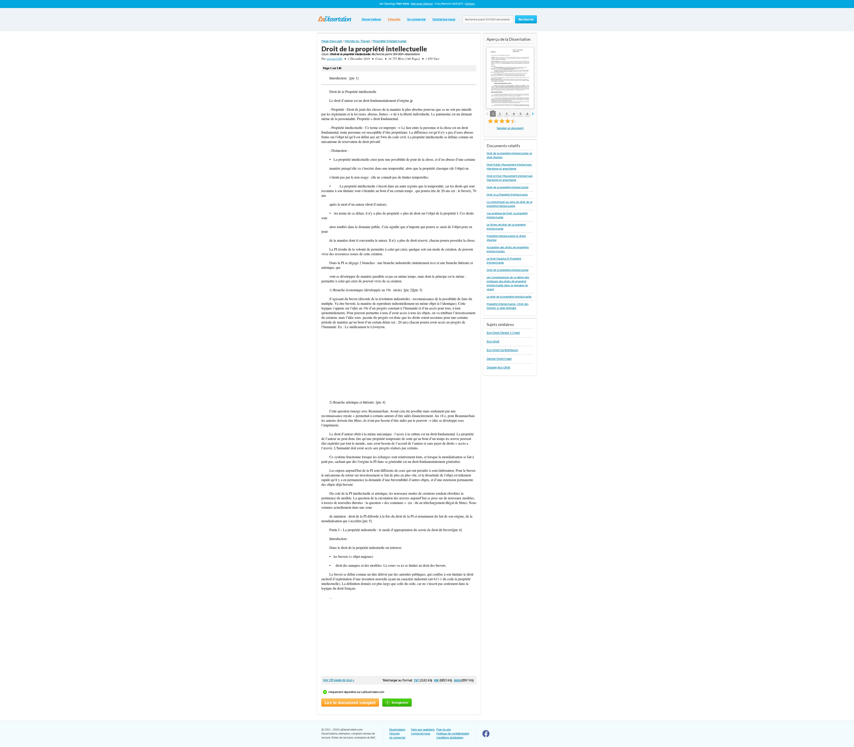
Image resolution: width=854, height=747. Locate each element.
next (533, 114)
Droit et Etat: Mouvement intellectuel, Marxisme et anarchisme (510, 178)
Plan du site (443, 729)
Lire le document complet (350, 702)
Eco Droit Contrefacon (502, 350)
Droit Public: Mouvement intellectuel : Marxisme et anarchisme (509, 167)
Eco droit (493, 341)
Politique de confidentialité (452, 733)
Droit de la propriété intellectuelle (507, 187)
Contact (470, 4)
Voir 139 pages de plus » (338, 680)
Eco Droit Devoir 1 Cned (503, 333)
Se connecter (416, 19)
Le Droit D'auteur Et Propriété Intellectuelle (504, 261)
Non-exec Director (422, 4)
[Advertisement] (398, 364)
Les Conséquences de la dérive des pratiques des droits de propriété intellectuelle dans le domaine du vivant (508, 283)
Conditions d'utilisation (449, 737)
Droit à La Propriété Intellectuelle (507, 195)
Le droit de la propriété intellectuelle (509, 297)
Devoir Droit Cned (499, 359)
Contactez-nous (443, 19)
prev (487, 114)
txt (416, 680)
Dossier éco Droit (498, 367)
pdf (436, 680)
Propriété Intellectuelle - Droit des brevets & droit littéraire (507, 306)
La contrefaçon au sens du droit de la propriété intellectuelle (509, 204)
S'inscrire (394, 19)
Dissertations (371, 19)
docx (457, 680)
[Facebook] (485, 736)
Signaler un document (510, 128)
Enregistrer (400, 702)
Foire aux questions (423, 729)
